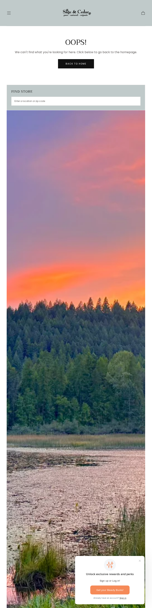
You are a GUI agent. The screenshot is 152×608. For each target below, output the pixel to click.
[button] (9, 13)
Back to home (76, 63)
